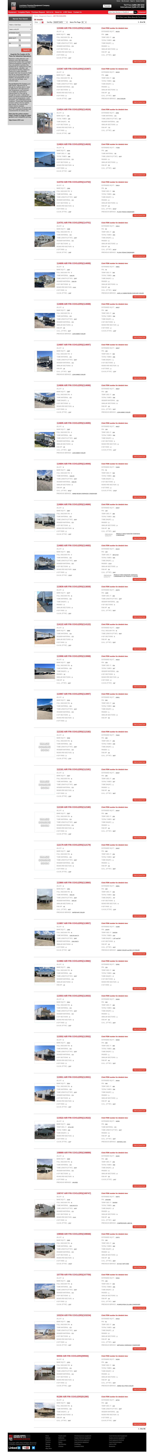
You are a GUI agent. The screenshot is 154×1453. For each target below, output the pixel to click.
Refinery (47, 1438)
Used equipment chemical (116, 1440)
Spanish (47, 1446)
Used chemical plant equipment (118, 1436)
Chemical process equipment (82, 1436)
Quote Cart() (140, 1)
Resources (112, 1446)
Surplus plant (62, 1436)
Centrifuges (77, 1444)
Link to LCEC (112, 1444)
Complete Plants (79, 1446)
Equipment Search (45, 16)
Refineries (61, 1438)
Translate (107, 6)
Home (118, 1)
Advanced (142, 12)
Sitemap (47, 1444)
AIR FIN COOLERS (59, 16)
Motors (60, 1442)
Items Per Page (74, 22)
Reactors (48, 1440)
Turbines (47, 1442)
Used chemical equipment (81, 1440)
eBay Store (48, 1448)
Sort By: (50, 22)
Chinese (60, 1446)
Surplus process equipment (117, 1438)
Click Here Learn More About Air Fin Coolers (131, 17)
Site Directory (62, 1444)
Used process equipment (81, 1442)
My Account (125, 1)
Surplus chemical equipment (82, 1438)
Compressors (62, 1440)
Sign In (132, 1)
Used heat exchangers (115, 1442)
